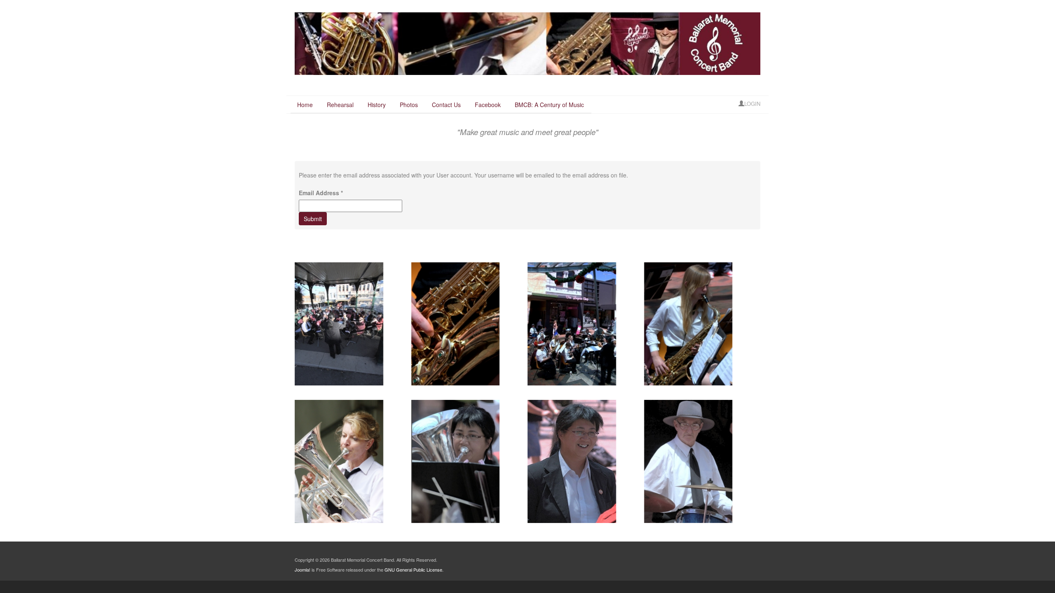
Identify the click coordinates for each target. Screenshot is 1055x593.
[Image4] (688, 323)
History (377, 104)
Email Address (321, 193)
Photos (409, 104)
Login (752, 103)
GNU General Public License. (413, 569)
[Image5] (455, 323)
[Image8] (572, 323)
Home (305, 104)
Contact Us (446, 104)
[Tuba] (339, 461)
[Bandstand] (339, 323)
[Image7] (688, 461)
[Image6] (455, 461)
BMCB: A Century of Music (549, 104)
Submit (313, 219)
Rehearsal (340, 104)
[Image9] (572, 461)
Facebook (488, 104)
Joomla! (302, 569)
